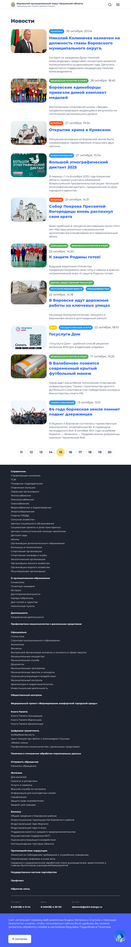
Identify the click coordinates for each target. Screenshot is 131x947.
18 (90, 452)
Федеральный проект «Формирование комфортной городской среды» (54, 703)
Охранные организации (25, 491)
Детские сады (19, 535)
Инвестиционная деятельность (29, 688)
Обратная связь (20, 889)
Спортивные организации (26, 551)
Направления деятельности (27, 617)
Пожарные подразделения (27, 483)
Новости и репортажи (24, 781)
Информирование (61, 155)
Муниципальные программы (28, 668)
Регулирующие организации (28, 571)
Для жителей (19, 777)
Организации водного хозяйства (30, 567)
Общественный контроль (26, 695)
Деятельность (19, 613)
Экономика (17, 644)
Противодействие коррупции (29, 850)
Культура (56, 123)
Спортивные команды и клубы (29, 555)
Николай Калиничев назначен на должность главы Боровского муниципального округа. (84, 43)
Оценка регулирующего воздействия (33, 676)
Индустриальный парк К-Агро (28, 827)
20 (110, 452)
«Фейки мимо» (19, 742)
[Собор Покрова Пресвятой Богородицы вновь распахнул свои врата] (29, 209)
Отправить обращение (25, 762)
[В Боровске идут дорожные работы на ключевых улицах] (29, 292)
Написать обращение (23, 766)
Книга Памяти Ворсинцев (26, 719)
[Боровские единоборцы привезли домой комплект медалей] (29, 90)
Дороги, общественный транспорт (71, 282)
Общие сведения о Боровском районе (34, 815)
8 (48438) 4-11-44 (21, 907)
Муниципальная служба (25, 660)
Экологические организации (28, 559)
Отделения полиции (23, 487)
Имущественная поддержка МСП (30, 835)
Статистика (17, 636)
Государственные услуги (75, 327)
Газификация (19, 797)
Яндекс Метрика (75, 919)
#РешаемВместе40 (98, 289)
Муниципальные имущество (28, 656)
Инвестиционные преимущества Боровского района (42, 819)
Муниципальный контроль (26, 680)
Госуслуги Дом (64, 334)
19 (99, 452)
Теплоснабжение (21, 495)
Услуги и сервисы (21, 785)
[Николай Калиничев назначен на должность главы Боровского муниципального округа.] (29, 40)
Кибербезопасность (23, 734)
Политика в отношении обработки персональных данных (46, 753)
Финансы (16, 648)
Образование (58, 246)
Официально (19, 632)
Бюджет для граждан (23, 804)
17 (80, 452)
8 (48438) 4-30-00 (51, 907)
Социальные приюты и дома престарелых (36, 527)
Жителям (16, 773)
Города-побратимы (22, 598)
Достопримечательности (25, 594)
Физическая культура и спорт (68, 81)
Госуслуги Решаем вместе (66, 289)
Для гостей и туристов (24, 602)
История (16, 590)
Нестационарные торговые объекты (32, 843)
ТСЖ (13, 479)
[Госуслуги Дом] (29, 337)
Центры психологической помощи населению (38, 531)
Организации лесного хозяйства (30, 563)
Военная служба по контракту (28, 789)
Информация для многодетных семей (33, 793)
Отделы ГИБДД (20, 515)
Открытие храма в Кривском (80, 129)
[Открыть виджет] (120, 936)
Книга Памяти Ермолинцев (27, 723)
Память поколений (62, 402)
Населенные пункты (23, 606)
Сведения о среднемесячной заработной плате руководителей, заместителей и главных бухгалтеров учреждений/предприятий (58, 864)
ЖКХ (52, 327)
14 (50, 452)
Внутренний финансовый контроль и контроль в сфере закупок (49, 652)
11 (21, 452)
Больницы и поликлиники (26, 547)
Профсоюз (17, 880)
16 (70, 452)
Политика (56, 31)
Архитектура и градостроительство (32, 684)
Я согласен (19, 938)
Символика (17, 582)
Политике (104, 926)
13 (40, 452)
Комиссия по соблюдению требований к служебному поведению (50, 854)
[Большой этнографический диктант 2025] (29, 164)
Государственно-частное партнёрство (34, 872)
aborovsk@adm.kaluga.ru (87, 907)
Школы (15, 539)
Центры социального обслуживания (32, 523)
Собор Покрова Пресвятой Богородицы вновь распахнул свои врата (81, 211)
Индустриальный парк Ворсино (30, 823)
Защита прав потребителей (27, 800)
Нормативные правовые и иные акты (33, 858)
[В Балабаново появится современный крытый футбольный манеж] (29, 366)
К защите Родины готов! (74, 257)
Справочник (18, 471)
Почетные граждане (23, 586)
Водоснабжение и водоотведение (31, 507)
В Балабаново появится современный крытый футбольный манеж (74, 368)
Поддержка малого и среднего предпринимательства (43, 831)
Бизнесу (16, 811)
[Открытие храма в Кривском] (29, 132)
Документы (17, 664)
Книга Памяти (19, 711)
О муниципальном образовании (30, 578)
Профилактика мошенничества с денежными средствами (46, 624)
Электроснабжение (22, 499)
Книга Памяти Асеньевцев (26, 715)
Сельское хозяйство (23, 519)
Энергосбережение (23, 511)
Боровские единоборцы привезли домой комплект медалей (77, 92)
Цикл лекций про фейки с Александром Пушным (40, 738)
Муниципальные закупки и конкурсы (33, 672)
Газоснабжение (20, 503)
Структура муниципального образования (35, 640)
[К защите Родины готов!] (29, 255)
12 (31, 452)
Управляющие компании (25, 475)
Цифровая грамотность (25, 730)
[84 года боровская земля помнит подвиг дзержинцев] (29, 412)
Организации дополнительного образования (38, 543)
